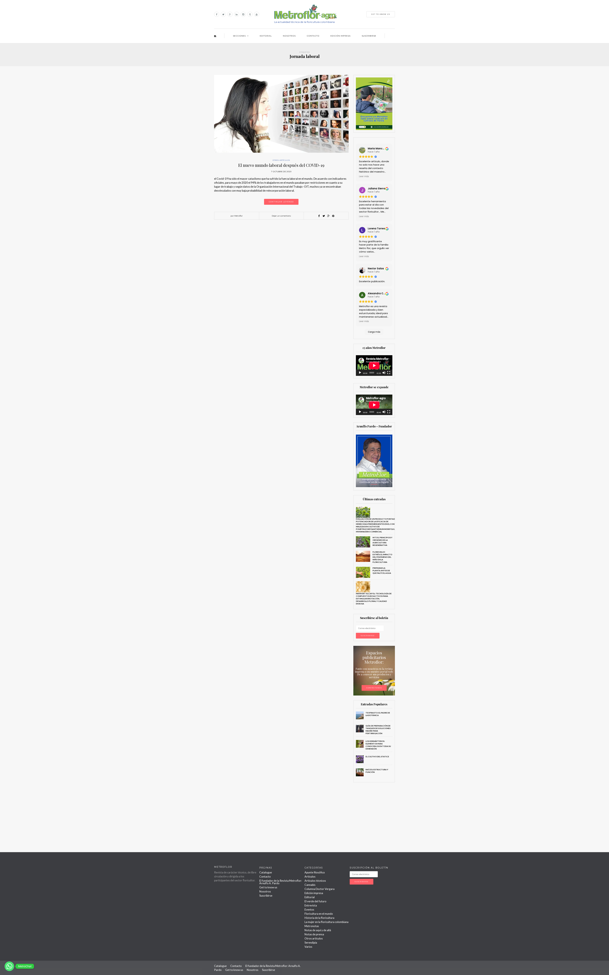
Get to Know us (380, 14)
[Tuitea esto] (323, 216)
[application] (374, 365)
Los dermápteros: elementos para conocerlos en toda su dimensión (378, 745)
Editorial (266, 36)
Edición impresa (341, 36)
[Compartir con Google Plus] (328, 216)
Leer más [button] (364, 176)
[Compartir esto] (319, 216)
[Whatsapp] (9, 966)
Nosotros (289, 36)
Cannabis (309, 884)
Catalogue (265, 872)
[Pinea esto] (333, 216)
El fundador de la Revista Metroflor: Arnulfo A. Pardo (280, 882)
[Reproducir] (360, 372)
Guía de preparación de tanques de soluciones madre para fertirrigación (378, 730)
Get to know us (268, 887)
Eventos (309, 909)
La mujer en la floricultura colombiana (326, 922)
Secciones (239, 36)
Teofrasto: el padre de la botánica (378, 714)
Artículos (309, 876)
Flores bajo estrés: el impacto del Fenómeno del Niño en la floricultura (382, 557)
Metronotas (311, 926)
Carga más (374, 331)
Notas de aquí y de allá (317, 930)
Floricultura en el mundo (318, 913)
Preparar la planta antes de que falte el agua (382, 570)
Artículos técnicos (315, 880)
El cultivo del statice (377, 756)
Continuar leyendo (281, 202)
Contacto (313, 36)
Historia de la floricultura (319, 917)
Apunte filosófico (314, 872)
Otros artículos (281, 160)
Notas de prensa (314, 934)
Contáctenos (374, 688)
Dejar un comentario (281, 216)
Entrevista (310, 905)
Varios (308, 946)
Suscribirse (369, 36)
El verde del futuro (315, 901)
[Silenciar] (384, 372)
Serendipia (310, 942)
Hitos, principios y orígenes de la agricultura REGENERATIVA (382, 541)
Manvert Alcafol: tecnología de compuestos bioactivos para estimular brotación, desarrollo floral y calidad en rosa (374, 598)
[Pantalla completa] (388, 372)
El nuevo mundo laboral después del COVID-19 (281, 165)
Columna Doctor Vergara (319, 889)
